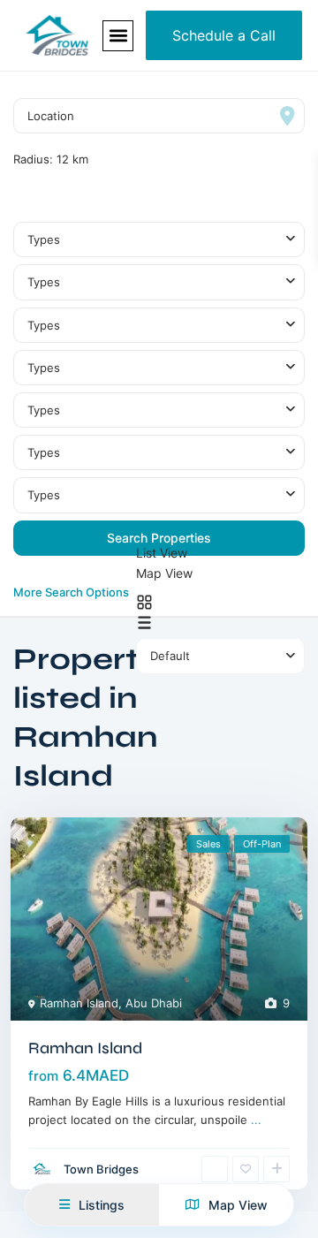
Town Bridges (101, 1169)
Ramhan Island (79, 1003)
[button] (117, 35)
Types (43, 239)
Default (170, 656)
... (256, 1120)
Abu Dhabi (153, 1003)
